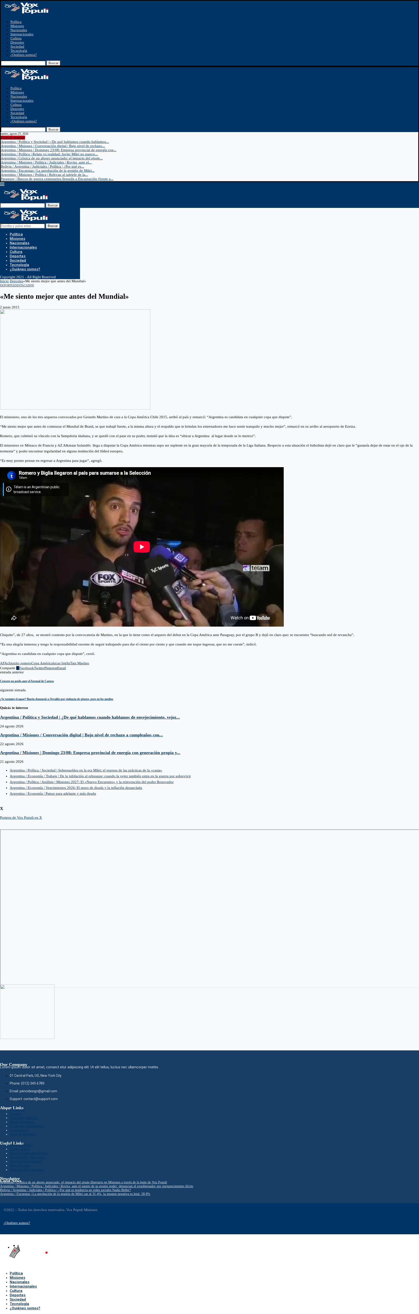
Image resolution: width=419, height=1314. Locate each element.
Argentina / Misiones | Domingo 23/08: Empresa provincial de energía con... (58, 150)
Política (16, 22)
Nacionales (18, 30)
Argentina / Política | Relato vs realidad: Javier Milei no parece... (49, 154)
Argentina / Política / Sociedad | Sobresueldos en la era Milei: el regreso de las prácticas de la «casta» (86, 770)
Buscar (53, 63)
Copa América (42, 663)
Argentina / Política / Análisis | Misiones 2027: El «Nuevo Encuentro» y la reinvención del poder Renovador (92, 782)
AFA (3, 663)
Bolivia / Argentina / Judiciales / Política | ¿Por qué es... (42, 166)
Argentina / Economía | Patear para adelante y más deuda (53, 793)
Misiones (17, 26)
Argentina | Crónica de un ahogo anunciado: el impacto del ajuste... (52, 158)
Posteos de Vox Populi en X (21, 817)
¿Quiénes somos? (23, 55)
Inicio (4, 281)
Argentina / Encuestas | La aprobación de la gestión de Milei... (48, 171)
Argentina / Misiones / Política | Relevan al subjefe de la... (44, 175)
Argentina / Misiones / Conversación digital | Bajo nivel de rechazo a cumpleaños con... (81, 734)
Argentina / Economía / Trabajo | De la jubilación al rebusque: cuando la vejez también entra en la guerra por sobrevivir (100, 776)
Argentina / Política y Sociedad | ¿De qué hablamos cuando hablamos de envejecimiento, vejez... (90, 717)
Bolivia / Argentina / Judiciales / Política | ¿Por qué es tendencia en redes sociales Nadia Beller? (65, 1190)
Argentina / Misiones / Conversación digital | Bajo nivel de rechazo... (53, 146)
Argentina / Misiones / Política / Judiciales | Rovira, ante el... (46, 162)
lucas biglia (61, 663)
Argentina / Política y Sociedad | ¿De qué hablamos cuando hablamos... (55, 142)
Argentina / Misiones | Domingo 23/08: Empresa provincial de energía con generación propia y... (90, 752)
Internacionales (21, 34)
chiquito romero (19, 663)
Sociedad (17, 46)
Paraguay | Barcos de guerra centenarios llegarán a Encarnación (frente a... (57, 179)
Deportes (17, 42)
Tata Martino (79, 663)
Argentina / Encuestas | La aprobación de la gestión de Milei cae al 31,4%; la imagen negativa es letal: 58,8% (75, 1194)
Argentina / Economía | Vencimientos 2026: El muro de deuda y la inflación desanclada (76, 788)
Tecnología (18, 51)
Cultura (16, 38)
